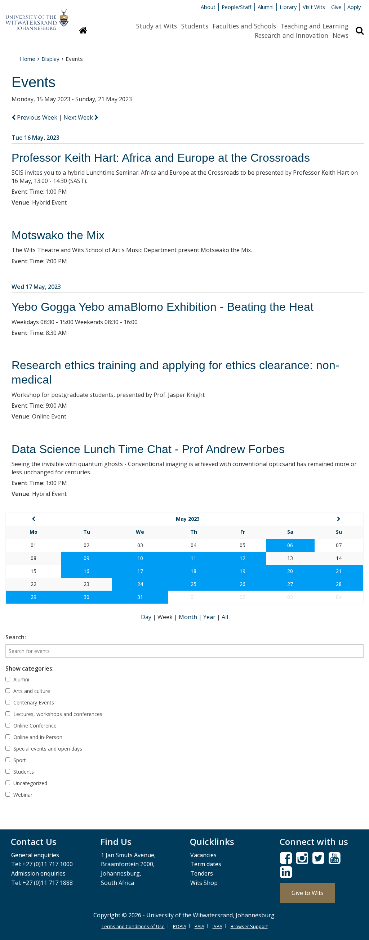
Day (147, 617)
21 (339, 571)
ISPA (217, 926)
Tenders (201, 873)
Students (194, 26)
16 (86, 571)
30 (86, 597)
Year (210, 617)
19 (242, 571)
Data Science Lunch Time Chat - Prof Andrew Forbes (148, 449)
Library (288, 6)
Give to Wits (308, 893)
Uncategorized (29, 783)
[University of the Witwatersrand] (36, 16)
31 (140, 597)
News (340, 35)
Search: (15, 637)
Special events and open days (47, 748)
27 (290, 584)
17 (140, 571)
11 (193, 558)
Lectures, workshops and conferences (57, 714)
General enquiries (35, 855)
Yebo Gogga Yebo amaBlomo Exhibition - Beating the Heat (163, 306)
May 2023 (188, 518)
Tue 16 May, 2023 (35, 138)
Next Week (78, 117)
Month (189, 617)
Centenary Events (33, 702)
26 (242, 584)
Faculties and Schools (244, 26)
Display (50, 58)
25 (193, 584)
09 (86, 558)
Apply (354, 6)
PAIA (199, 926)
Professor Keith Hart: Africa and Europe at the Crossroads (161, 157)
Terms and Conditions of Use (133, 926)
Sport (19, 760)
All (225, 617)
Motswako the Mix (58, 235)
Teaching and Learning (314, 26)
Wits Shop (204, 883)
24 (140, 584)
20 (290, 571)
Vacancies (203, 855)
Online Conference (34, 725)
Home (27, 58)
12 (242, 558)
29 (33, 597)
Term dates (205, 864)
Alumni (266, 6)
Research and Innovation (291, 35)
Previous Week (37, 117)
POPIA (179, 926)
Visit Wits (314, 6)
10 (140, 558)
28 (339, 584)
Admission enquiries (38, 873)
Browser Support (249, 926)
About (208, 6)
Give (336, 6)
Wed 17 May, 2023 (36, 287)
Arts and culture (31, 691)
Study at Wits (156, 26)
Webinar (22, 794)
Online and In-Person (37, 737)
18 (193, 571)
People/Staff (237, 6)
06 (290, 545)
